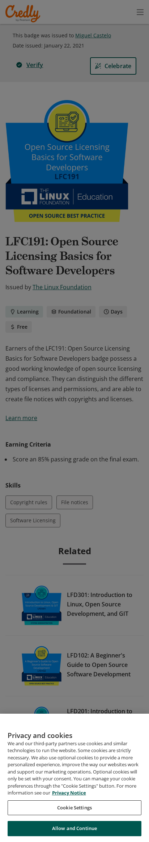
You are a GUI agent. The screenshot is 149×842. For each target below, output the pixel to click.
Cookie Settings (74, 807)
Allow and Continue (74, 828)
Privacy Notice (69, 792)
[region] (74, 778)
